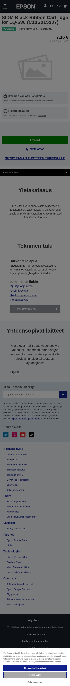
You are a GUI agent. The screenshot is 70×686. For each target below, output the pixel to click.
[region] (35, 667)
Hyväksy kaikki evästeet (35, 668)
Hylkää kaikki (35, 675)
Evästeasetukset (35, 682)
